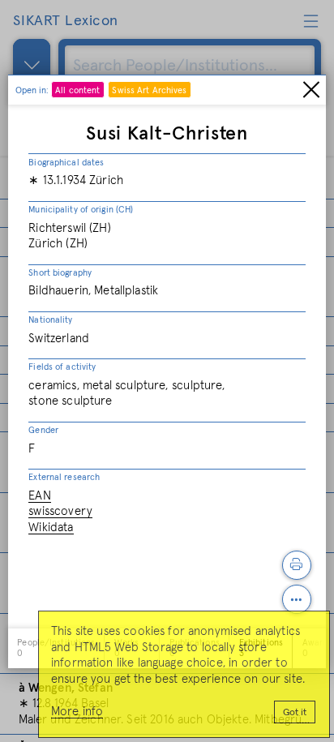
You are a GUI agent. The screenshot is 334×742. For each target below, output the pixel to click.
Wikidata (50, 527)
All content (77, 90)
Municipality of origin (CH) (80, 209)
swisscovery (60, 511)
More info (77, 712)
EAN (39, 496)
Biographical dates (66, 162)
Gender (43, 430)
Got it (294, 713)
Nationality (50, 319)
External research (64, 477)
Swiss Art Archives (149, 90)
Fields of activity (62, 366)
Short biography (60, 272)
